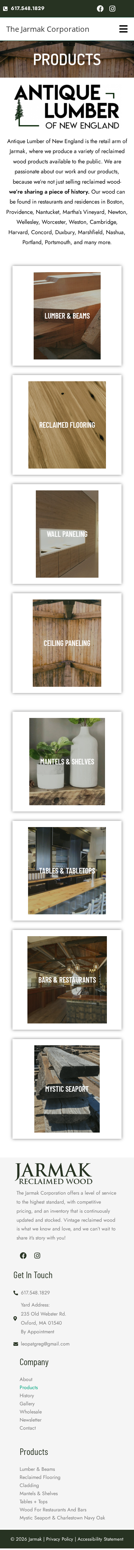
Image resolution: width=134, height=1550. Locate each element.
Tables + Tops (33, 1501)
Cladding (29, 1485)
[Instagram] (112, 8)
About (26, 1379)
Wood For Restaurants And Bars (53, 1509)
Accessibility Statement (100, 1539)
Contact (28, 1428)
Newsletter (30, 1419)
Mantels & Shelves (39, 1493)
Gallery (27, 1403)
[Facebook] (100, 8)
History (27, 1395)
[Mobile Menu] (123, 28)
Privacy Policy (59, 1539)
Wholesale (31, 1411)
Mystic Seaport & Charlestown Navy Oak (62, 1517)
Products (29, 1387)
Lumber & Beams (37, 1469)
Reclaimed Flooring (40, 1477)
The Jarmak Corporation (47, 29)
